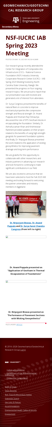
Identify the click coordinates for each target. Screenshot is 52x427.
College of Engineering (15, 370)
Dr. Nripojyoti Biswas (20, 222)
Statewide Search (12, 398)
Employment (10, 414)
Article (19, 325)
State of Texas (11, 387)
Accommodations (12, 406)
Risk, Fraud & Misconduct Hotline (18, 394)
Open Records (11, 391)
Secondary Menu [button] (10, 26)
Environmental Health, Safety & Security (21, 410)
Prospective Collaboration (17, 378)
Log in (23, 349)
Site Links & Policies (13, 402)
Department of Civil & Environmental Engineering (20, 374)
